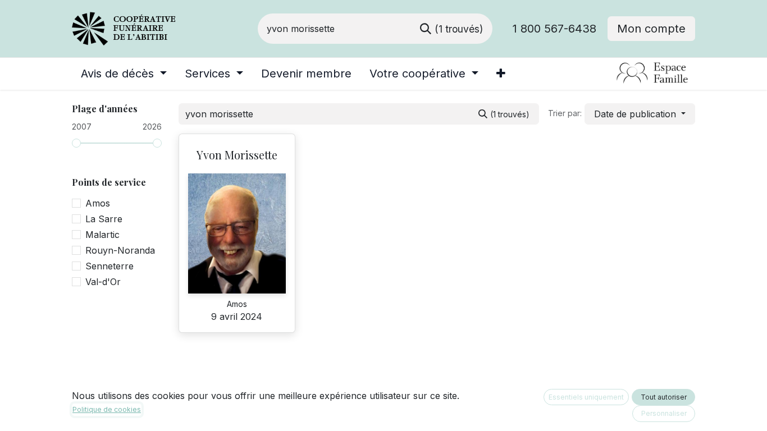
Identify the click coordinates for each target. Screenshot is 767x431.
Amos (97, 203)
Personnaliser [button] (664, 413)
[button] (640, 114)
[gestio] (611, 73)
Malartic (102, 234)
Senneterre (109, 266)
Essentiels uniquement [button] (586, 397)
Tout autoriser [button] (664, 397)
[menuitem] (124, 73)
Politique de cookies (106, 409)
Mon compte (651, 28)
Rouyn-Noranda (120, 250)
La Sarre (103, 218)
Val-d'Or (103, 281)
